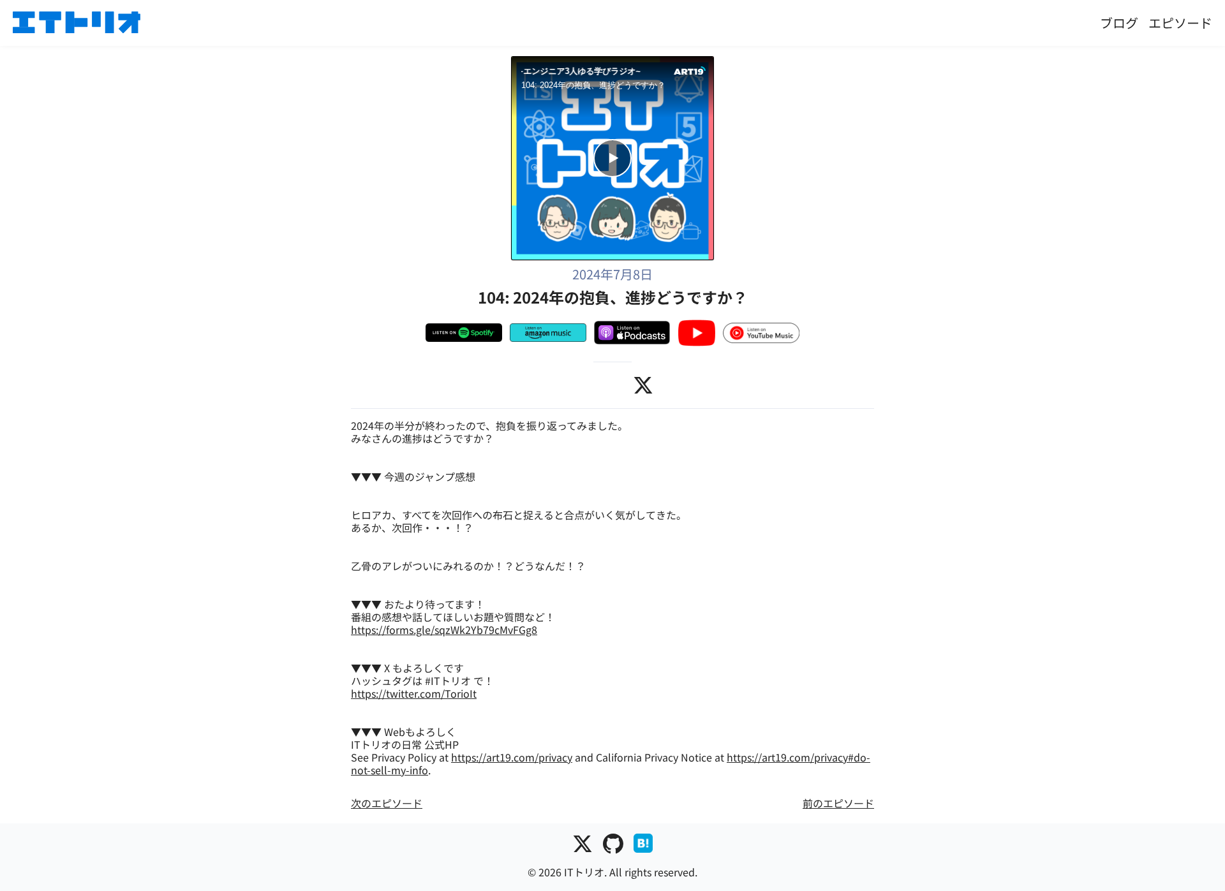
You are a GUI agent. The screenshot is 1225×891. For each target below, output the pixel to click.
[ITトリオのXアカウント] (582, 846)
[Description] (622, 107)
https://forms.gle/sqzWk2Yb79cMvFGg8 (444, 629)
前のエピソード (838, 803)
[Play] (612, 158)
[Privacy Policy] (653, 107)
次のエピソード (386, 803)
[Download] (591, 107)
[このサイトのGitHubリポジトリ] (613, 846)
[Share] (529, 107)
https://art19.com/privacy (511, 757)
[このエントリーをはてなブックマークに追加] (643, 846)
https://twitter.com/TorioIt (414, 693)
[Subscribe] (560, 107)
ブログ (1119, 22)
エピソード (1180, 22)
